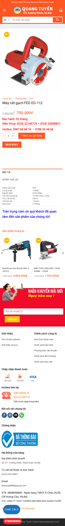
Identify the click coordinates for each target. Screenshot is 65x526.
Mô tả (6, 172)
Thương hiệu (21, 98)
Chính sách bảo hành (43, 345)
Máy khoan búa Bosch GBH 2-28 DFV (16, 269)
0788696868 (13, 521)
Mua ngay (12, 144)
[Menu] (4, 10)
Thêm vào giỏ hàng (31, 135)
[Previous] (2, 259)
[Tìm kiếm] (57, 20)
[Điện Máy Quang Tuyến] (32, 10)
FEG (31, 98)
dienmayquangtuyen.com (46, 521)
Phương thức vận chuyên (45, 350)
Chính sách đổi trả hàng (45, 356)
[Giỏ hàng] (61, 10)
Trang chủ (7, 98)
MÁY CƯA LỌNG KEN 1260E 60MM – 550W (47, 269)
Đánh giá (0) (10, 179)
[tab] (32, 172)
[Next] (62, 259)
